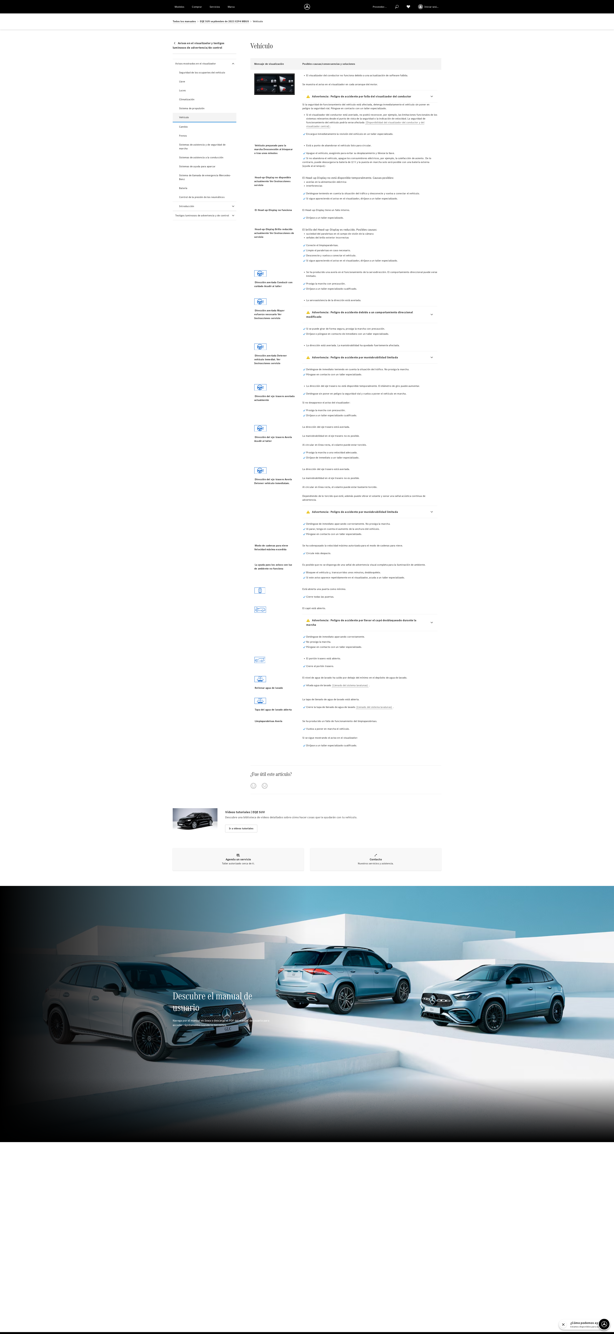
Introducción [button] (186, 206)
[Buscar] (396, 6)
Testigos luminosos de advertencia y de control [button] (202, 215)
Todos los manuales (184, 21)
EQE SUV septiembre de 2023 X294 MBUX (224, 21)
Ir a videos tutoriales (241, 828)
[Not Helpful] (265, 786)
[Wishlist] (408, 6)
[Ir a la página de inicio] (307, 6)
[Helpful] (253, 786)
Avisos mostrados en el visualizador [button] (195, 63)
